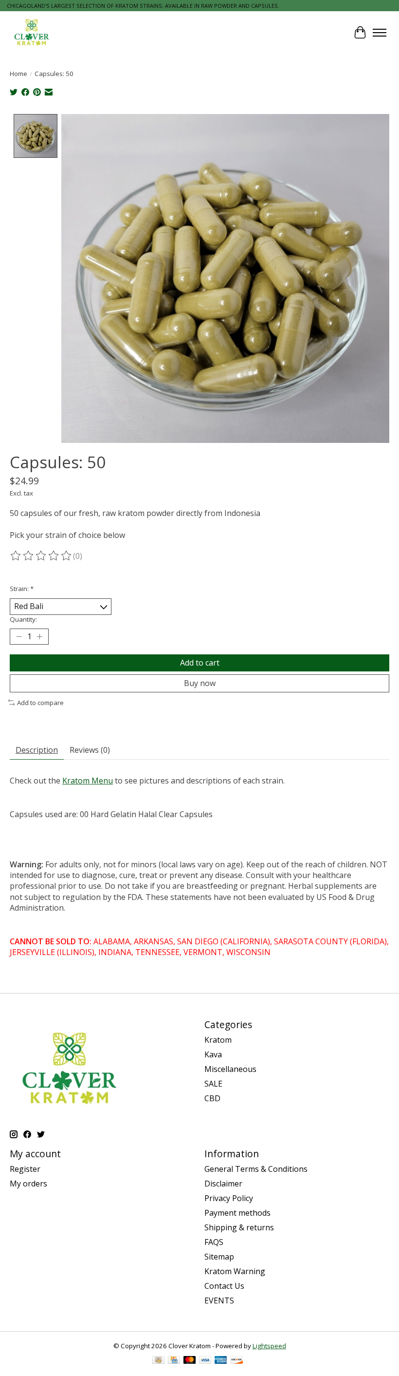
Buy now (200, 683)
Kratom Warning (234, 1271)
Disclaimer (223, 1183)
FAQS (213, 1242)
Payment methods (237, 1212)
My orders (28, 1183)
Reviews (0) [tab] (90, 750)
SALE (213, 1083)
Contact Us (224, 1285)
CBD (212, 1098)
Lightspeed (269, 1345)
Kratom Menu (87, 780)
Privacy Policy (228, 1198)
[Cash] (158, 1361)
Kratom (218, 1039)
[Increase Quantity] (39, 636)
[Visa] (205, 1361)
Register (25, 1169)
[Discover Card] (236, 1361)
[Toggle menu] (379, 32)
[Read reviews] (41, 556)
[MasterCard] (189, 1361)
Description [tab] (37, 750)
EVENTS (219, 1300)
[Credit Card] (174, 1361)
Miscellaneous (230, 1069)
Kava (213, 1054)
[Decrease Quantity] (19, 636)
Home (18, 73)
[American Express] (221, 1361)
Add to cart (199, 662)
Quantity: (23, 619)
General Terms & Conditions (256, 1169)
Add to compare (40, 702)
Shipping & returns (239, 1227)
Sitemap (219, 1256)
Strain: (22, 588)
